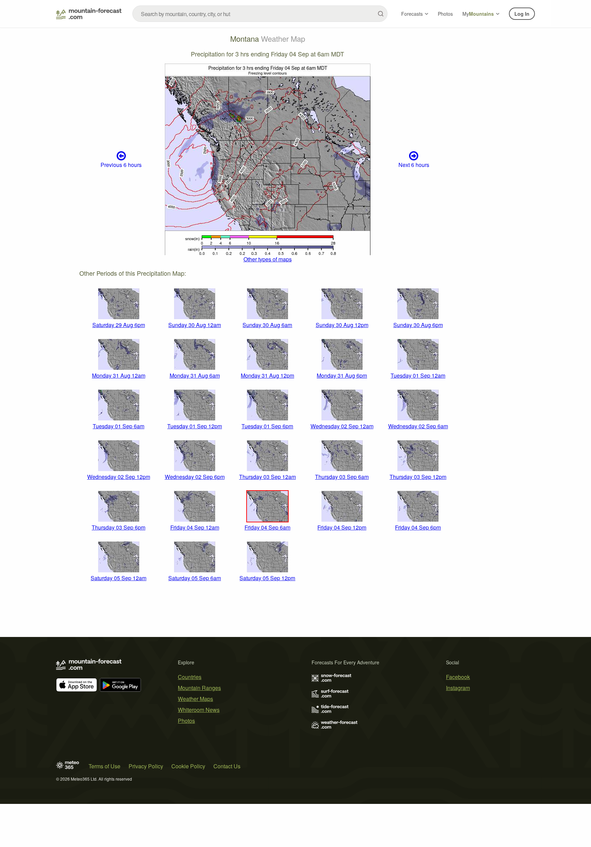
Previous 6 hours (121, 165)
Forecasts (412, 13)
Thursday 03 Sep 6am (342, 477)
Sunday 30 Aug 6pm (418, 325)
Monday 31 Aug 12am (118, 375)
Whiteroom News (199, 710)
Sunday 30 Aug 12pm (342, 325)
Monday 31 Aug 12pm (267, 375)
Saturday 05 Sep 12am (118, 578)
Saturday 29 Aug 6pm (118, 325)
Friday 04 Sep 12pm (341, 527)
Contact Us (226, 766)
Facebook (458, 677)
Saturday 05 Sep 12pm (267, 578)
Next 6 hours (413, 165)
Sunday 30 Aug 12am (194, 325)
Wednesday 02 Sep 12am (342, 426)
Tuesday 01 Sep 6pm (267, 426)
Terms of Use (104, 766)
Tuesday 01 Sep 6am (118, 426)
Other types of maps (268, 259)
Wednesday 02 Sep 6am (418, 426)
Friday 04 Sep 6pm (418, 527)
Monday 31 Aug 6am (195, 375)
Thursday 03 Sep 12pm (418, 477)
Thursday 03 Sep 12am (267, 477)
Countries (189, 677)
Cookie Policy (188, 766)
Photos (445, 13)
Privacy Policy (146, 766)
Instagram (458, 688)
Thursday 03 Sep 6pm (118, 527)
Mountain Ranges (199, 688)
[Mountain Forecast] (88, 13)
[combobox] (260, 13)
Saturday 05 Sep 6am (194, 578)
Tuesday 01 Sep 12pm (194, 426)
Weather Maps (195, 699)
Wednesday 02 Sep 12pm (118, 477)
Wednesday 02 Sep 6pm (195, 477)
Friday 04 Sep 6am (267, 527)
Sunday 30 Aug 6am (267, 325)
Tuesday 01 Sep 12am (418, 375)
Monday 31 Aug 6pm (342, 375)
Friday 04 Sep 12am (194, 527)
